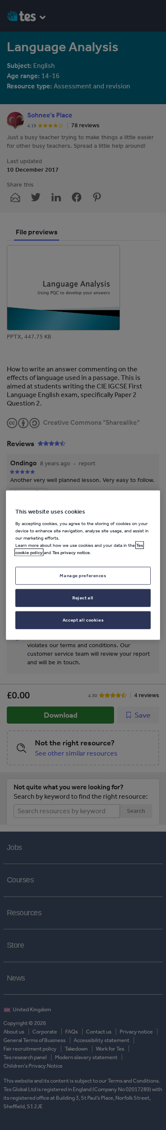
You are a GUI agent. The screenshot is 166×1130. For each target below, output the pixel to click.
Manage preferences (83, 575)
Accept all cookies (83, 620)
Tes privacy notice (71, 552)
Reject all (83, 598)
